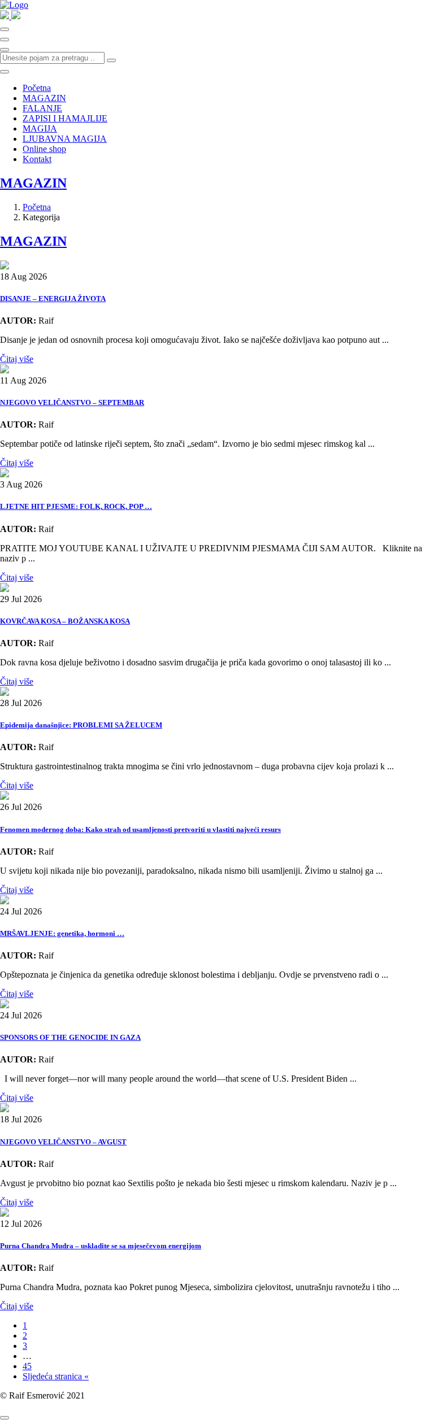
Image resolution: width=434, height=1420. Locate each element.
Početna (37, 88)
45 (27, 1366)
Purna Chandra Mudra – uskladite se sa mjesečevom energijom (100, 1246)
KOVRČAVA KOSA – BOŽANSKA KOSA (65, 621)
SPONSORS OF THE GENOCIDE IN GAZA (70, 1037)
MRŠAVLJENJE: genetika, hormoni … (62, 933)
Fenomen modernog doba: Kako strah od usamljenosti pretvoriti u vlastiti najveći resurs (140, 829)
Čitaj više (16, 359)
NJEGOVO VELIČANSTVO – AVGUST (63, 1142)
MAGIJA (40, 128)
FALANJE (42, 108)
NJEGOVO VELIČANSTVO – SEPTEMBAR (72, 402)
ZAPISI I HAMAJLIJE (65, 118)
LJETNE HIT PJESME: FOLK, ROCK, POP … (76, 506)
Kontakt (37, 159)
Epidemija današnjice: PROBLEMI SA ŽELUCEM (81, 725)
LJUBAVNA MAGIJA (65, 138)
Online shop (44, 149)
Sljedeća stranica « (56, 1376)
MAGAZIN (44, 98)
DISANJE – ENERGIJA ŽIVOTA (53, 298)
